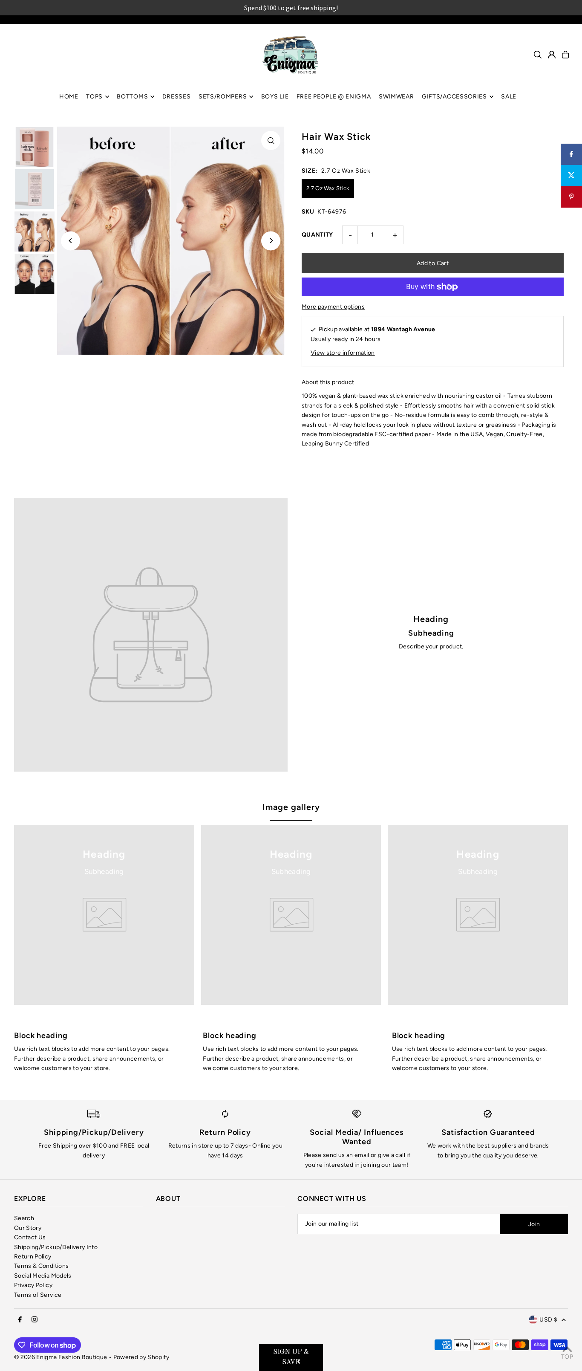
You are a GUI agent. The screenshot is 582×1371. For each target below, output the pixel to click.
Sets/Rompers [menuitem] (223, 96)
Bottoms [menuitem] (132, 96)
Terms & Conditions (41, 1266)
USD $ (548, 1319)
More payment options (333, 306)
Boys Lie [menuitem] (275, 96)
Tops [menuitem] (94, 96)
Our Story (27, 1228)
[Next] (270, 240)
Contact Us (30, 1237)
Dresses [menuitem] (176, 96)
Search (24, 1218)
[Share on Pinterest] (571, 197)
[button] (291, 1357)
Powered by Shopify (141, 1357)
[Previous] (70, 240)
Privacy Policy (33, 1285)
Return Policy (33, 1256)
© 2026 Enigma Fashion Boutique (60, 1357)
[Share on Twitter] (571, 175)
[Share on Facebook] (571, 154)
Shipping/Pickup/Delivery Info (56, 1247)
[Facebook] (20, 1320)
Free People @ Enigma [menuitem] (334, 96)
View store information (343, 352)
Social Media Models (43, 1275)
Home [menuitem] (68, 96)
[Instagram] (34, 1320)
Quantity (317, 234)
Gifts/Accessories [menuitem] (454, 96)
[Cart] (565, 54)
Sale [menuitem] (508, 96)
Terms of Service (38, 1295)
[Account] (552, 54)
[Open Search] (538, 54)
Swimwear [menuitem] (396, 96)
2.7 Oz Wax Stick (327, 188)
